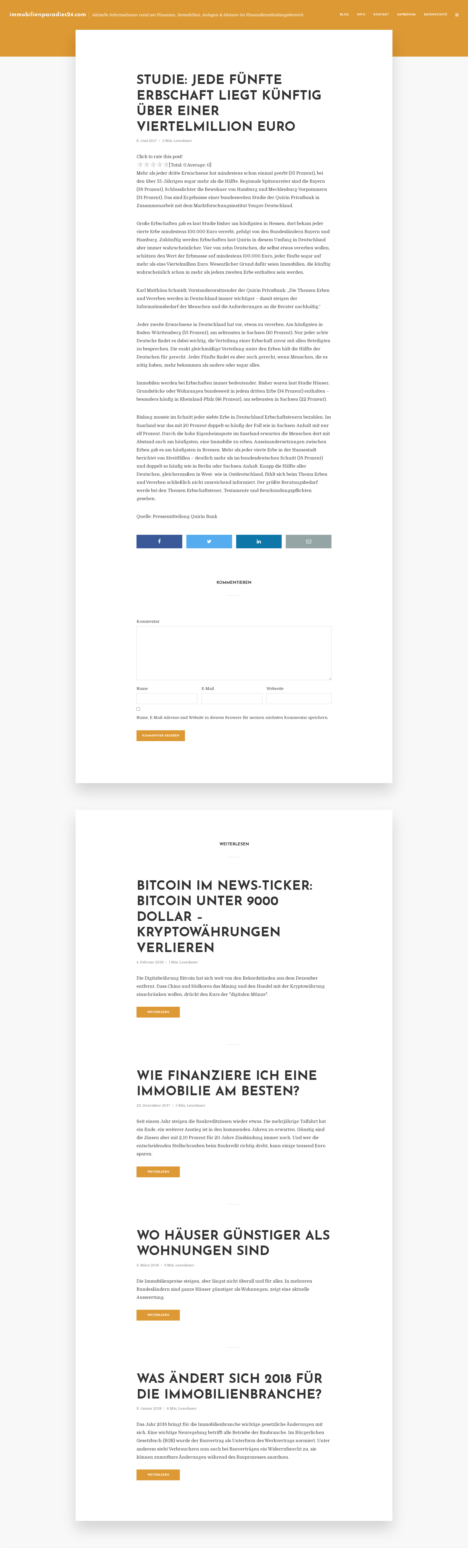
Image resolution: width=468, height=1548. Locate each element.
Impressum (406, 14)
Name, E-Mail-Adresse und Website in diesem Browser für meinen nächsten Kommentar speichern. (232, 717)
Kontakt (381, 14)
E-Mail (208, 688)
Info (361, 14)
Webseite (275, 688)
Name (142, 688)
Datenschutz (435, 14)
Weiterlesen (158, 1012)
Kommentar (148, 621)
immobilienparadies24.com (47, 15)
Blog (344, 14)
